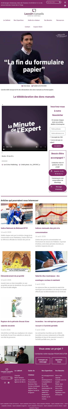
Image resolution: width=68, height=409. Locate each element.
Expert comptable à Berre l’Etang (28, 403)
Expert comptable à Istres (57, 403)
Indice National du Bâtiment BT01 (14, 228)
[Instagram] (65, 2)
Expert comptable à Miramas (43, 403)
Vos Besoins (48, 20)
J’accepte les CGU (57, 137)
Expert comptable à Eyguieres (20, 405)
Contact (27, 27)
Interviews (26, 86)
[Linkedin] (65, 5)
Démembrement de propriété (12, 276)
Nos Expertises (19, 20)
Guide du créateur (34, 20)
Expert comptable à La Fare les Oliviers (53, 405)
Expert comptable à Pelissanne (35, 405)
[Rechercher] (59, 2)
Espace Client (37, 27)
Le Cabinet (6, 20)
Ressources (60, 20)
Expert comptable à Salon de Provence (9, 403)
